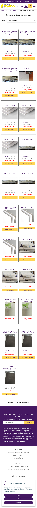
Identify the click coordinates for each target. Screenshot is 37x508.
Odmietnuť (19, 502)
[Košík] (30, 6)
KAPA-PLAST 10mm (27, 173)
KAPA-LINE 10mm (9, 139)
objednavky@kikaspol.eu (11, 1)
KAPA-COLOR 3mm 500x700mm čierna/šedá (10, 332)
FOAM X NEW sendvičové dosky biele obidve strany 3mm (9, 33)
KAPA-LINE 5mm (27, 105)
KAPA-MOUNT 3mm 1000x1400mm (10, 208)
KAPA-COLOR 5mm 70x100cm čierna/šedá (27, 332)
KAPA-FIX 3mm (27, 239)
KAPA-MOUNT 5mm (27, 207)
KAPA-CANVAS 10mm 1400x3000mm (27, 300)
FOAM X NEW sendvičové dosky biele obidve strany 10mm (9, 70)
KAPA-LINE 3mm (10, 105)
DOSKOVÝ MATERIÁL (11, 10)
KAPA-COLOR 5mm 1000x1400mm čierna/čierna (9, 368)
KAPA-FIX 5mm (9, 269)
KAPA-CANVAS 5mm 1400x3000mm (10, 300)
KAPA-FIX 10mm (27, 269)
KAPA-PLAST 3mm (27, 139)
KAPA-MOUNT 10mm (9, 239)
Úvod (2, 10)
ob (13, 469)
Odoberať (29, 422)
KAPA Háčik (27, 68)
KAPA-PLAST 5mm (9, 173)
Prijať (18, 495)
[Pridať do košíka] (27, 92)
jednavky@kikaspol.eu (21, 469)
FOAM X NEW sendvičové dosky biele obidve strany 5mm (27, 33)
